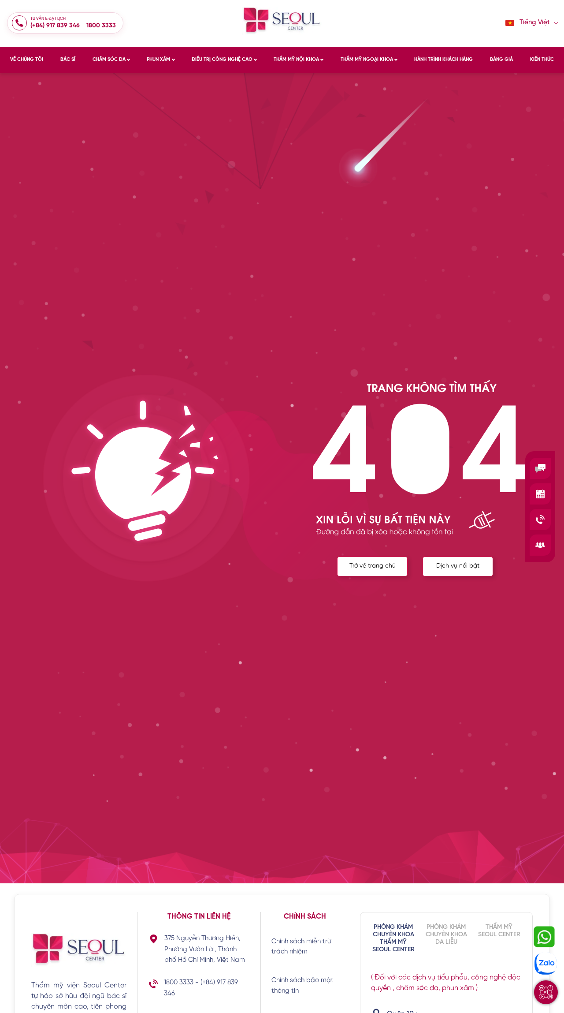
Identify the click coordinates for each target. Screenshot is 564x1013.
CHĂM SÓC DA (109, 59)
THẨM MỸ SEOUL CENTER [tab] (499, 931)
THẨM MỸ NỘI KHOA (296, 59)
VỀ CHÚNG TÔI (26, 59)
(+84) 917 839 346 (55, 25)
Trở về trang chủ (372, 566)
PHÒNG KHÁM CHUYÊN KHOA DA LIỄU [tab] (446, 935)
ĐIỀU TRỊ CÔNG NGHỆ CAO (222, 59)
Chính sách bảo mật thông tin (302, 985)
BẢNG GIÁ (501, 59)
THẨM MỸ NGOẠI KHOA (367, 59)
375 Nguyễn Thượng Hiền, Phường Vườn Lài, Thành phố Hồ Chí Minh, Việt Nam (204, 949)
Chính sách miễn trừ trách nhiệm (301, 946)
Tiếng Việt (534, 22)
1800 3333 (101, 25)
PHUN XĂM (158, 59)
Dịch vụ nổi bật (457, 566)
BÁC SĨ (67, 59)
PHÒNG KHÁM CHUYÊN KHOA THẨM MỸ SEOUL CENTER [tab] (393, 938)
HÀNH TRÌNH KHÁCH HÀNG (443, 59)
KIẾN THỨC (542, 59)
